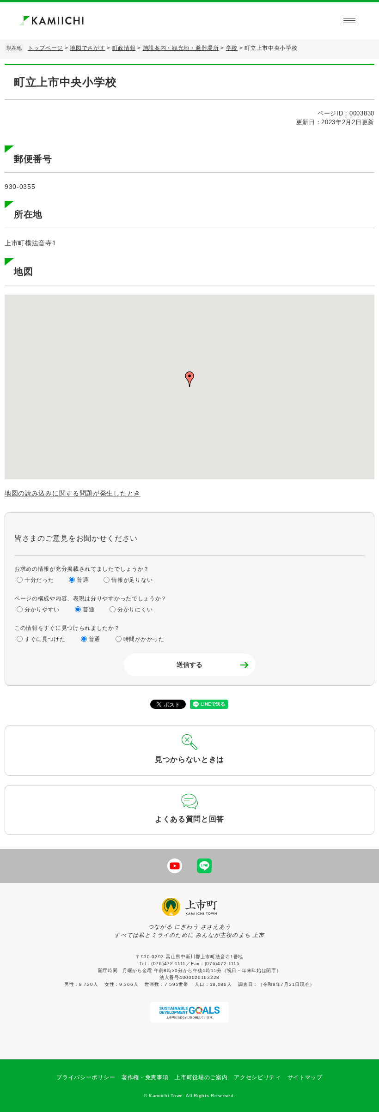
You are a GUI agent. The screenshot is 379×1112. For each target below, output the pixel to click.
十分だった (39, 580)
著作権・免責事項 (145, 1077)
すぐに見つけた (45, 639)
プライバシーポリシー (85, 1077)
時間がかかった (144, 639)
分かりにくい (135, 609)
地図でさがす (87, 48)
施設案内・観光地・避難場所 (181, 48)
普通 (82, 580)
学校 (232, 48)
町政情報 (124, 48)
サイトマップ (305, 1077)
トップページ (45, 48)
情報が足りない (132, 580)
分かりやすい (42, 609)
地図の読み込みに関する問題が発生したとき (73, 493)
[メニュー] (349, 21)
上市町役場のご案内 (201, 1077)
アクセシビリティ (257, 1077)
